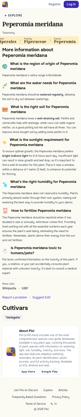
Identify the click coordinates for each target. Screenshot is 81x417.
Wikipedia (9, 288)
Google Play (49, 371)
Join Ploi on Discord (25, 390)
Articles (63, 390)
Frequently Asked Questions (29, 397)
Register (55, 4)
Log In (71, 4)
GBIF (25, 288)
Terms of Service (35, 403)
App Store (28, 371)
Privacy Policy (60, 397)
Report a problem (14, 297)
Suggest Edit (41, 297)
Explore (48, 390)
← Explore (13, 15)
